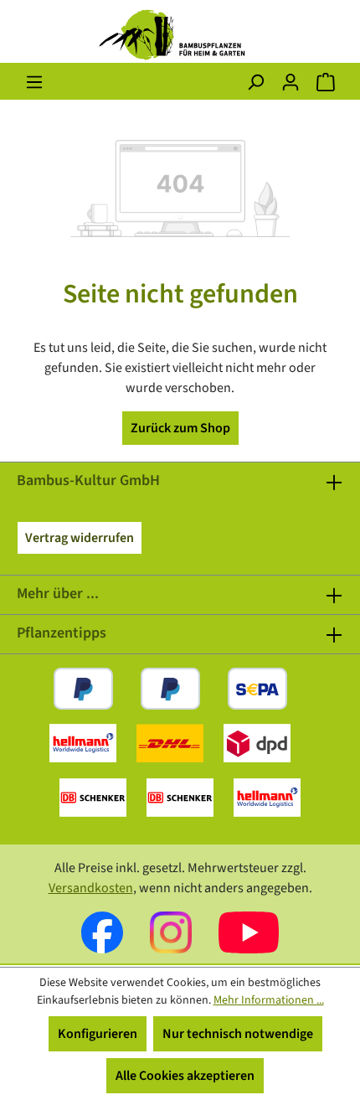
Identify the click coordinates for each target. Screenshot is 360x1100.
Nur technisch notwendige (237, 1034)
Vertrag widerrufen (79, 538)
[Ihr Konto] (290, 82)
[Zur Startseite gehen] (180, 35)
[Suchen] (255, 82)
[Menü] (34, 82)
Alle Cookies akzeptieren (185, 1075)
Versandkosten (91, 888)
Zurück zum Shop (180, 428)
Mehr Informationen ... (268, 1000)
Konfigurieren (97, 1034)
